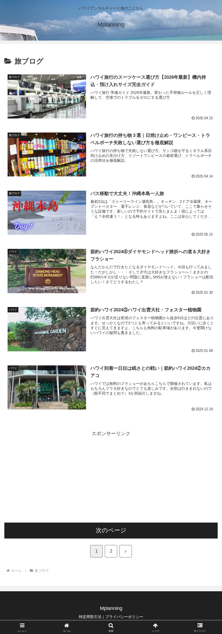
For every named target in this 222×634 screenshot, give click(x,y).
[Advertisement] (111, 476)
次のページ (111, 530)
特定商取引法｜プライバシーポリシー (111, 617)
